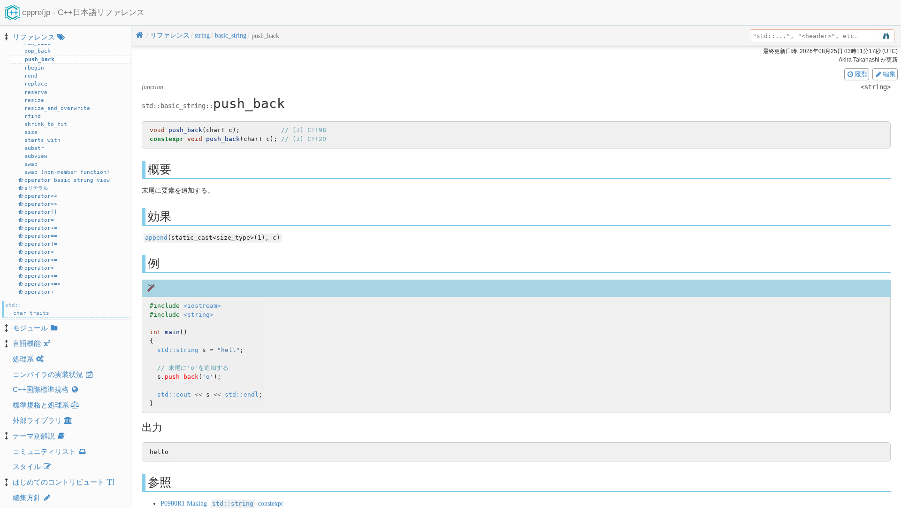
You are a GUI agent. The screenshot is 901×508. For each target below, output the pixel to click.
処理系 (23, 359)
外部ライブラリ (37, 420)
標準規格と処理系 (41, 405)
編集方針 (27, 497)
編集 (889, 74)
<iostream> (202, 305)
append (156, 237)
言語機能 (27, 343)
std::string (178, 349)
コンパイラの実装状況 (48, 374)
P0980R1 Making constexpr (221, 503)
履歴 (861, 74)
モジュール (30, 328)
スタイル (27, 466)
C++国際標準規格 (41, 389)
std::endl (242, 394)
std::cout (174, 394)
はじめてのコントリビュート (58, 482)
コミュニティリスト (44, 451)
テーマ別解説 (34, 436)
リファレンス (34, 37)
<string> (198, 314)
